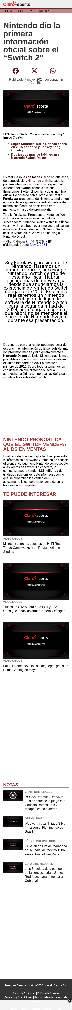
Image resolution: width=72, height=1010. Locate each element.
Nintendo (35, 181)
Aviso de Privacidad (24, 993)
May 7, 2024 (38, 245)
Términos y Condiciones (19, 997)
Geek (22, 11)
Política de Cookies (48, 993)
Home (9, 11)
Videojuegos (40, 11)
